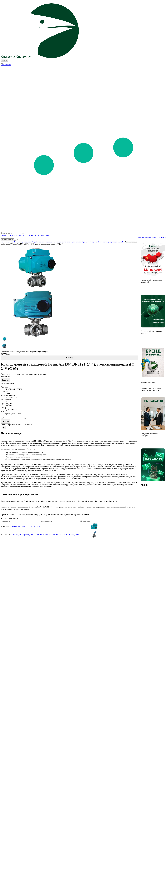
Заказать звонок (7, 240)
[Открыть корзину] (15, 240)
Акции (3, 235)
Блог (13, 235)
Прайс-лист (44, 235)
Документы (35, 235)
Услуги (18, 235)
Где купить (26, 235)
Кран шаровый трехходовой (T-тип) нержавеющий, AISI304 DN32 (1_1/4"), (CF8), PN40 (45, 535)
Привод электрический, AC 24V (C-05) (26, 526)
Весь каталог (6, 65)
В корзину (69, 357)
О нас (9, 235)
